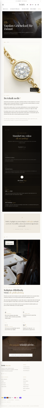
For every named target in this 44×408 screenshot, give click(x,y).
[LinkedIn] (5, 373)
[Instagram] (1, 373)
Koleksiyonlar (14, 9)
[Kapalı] (40, 1)
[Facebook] (3, 373)
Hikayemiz (33, 9)
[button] (28, 4)
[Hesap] (35, 4)
